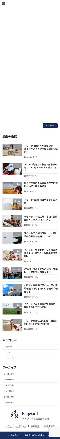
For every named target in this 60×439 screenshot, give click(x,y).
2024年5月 (9, 374)
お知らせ (8, 346)
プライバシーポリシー (15, 426)
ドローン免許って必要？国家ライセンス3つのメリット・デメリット (40, 167)
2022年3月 (9, 402)
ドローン (10, 358)
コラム (7, 352)
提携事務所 (49, 426)
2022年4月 (9, 397)
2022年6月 (9, 385)
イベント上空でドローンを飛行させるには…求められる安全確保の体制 (40, 253)
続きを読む (50, 125)
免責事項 (35, 426)
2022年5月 (9, 391)
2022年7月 (9, 379)
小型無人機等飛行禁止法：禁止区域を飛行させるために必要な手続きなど (41, 288)
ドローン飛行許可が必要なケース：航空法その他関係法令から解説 (41, 148)
